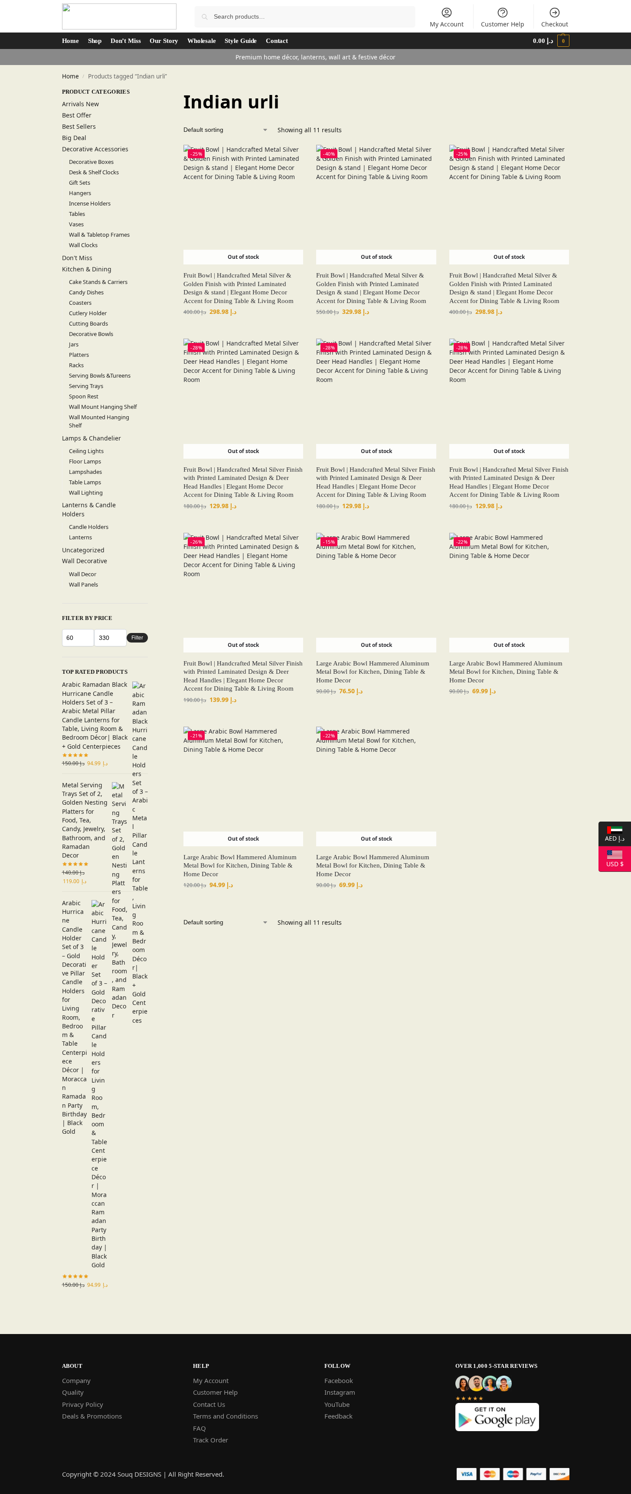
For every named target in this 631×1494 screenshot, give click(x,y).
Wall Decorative (84, 561)
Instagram (339, 1392)
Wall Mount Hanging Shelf (103, 407)
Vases (76, 224)
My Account (447, 24)
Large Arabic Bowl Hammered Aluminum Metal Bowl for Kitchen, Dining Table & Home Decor (372, 672)
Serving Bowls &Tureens (100, 375)
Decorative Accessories (95, 149)
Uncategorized (83, 550)
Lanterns (80, 537)
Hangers (80, 193)
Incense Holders (90, 203)
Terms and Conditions (225, 1416)
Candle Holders (88, 527)
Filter (137, 638)
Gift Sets (79, 182)
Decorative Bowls (91, 334)
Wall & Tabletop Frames (99, 234)
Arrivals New (80, 104)
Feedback (338, 1416)
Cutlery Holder (88, 313)
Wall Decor (82, 574)
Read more (243, 330)
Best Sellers (79, 126)
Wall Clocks (83, 245)
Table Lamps (85, 482)
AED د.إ (611, 837)
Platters (79, 355)
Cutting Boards (88, 323)
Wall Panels (83, 584)
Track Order (210, 1439)
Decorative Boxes (91, 162)
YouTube (337, 1404)
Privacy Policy (82, 1404)
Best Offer (77, 115)
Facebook (338, 1380)
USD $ (611, 863)
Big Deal (74, 138)
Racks (76, 365)
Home (70, 76)
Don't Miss (77, 258)
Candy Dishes (86, 292)
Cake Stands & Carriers (98, 282)
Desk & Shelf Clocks (94, 172)
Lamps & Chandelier (91, 438)
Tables (77, 214)
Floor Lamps (85, 461)
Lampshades (85, 472)
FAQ (199, 1428)
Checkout (554, 24)
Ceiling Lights (86, 451)
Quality (73, 1392)
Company (76, 1380)
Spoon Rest (83, 396)
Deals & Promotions (92, 1416)
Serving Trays (86, 386)
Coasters (80, 303)
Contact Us (209, 1404)
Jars (73, 344)
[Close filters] (150, 92)
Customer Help (502, 24)
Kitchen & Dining (86, 269)
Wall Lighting (86, 492)
